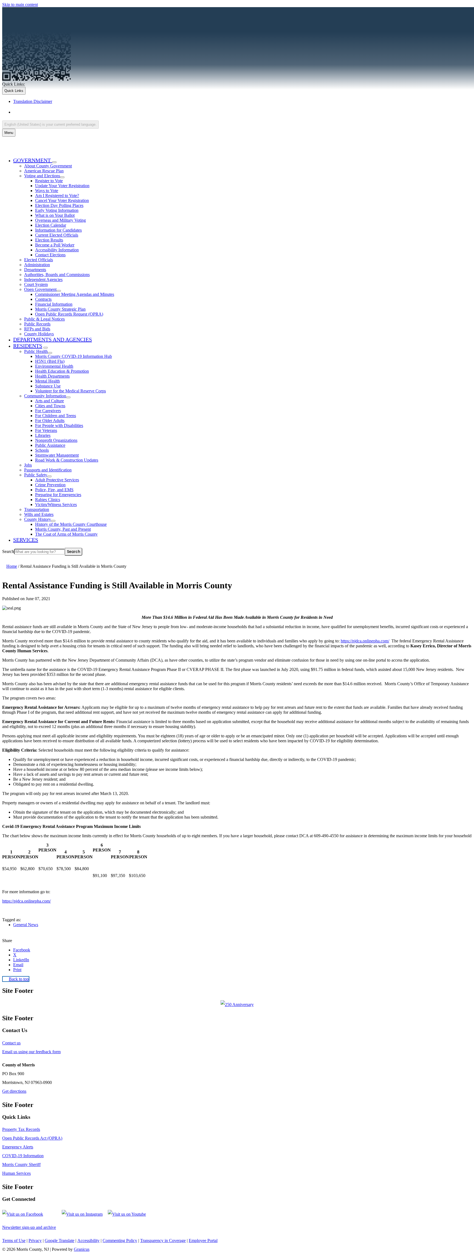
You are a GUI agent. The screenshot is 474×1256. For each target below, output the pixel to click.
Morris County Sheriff (21, 1164)
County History (37, 519)
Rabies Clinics (47, 499)
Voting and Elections (42, 175)
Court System (36, 284)
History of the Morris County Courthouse (71, 524)
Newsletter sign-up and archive (29, 1227)
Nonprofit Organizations (56, 440)
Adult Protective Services (57, 479)
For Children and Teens (55, 415)
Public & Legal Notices (44, 319)
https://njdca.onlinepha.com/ (365, 641)
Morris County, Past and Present (63, 529)
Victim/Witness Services (56, 504)
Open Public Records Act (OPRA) (32, 1138)
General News (25, 924)
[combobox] (50, 124)
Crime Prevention (50, 484)
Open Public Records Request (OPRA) (69, 314)
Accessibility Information (57, 250)
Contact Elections (50, 254)
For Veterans (46, 430)
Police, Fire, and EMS (54, 489)
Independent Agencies (43, 279)
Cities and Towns (50, 405)
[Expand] (54, 162)
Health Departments (52, 376)
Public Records (37, 324)
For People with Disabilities (59, 425)
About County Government (48, 166)
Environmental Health (54, 366)
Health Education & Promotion (62, 371)
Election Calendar (50, 225)
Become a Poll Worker (54, 245)
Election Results (49, 240)
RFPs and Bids (37, 329)
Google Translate (59, 1240)
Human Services (16, 1173)
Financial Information (53, 304)
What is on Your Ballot (55, 215)
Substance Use (48, 386)
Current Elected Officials (56, 235)
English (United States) (67, 112)
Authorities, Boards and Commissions (57, 274)
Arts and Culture (49, 400)
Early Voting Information (56, 210)
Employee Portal (203, 1240)
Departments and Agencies (52, 339)
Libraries (42, 435)
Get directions (14, 1091)
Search (8, 551)
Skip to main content (20, 4)
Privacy (35, 1240)
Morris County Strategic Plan (60, 309)
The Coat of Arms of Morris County (66, 534)
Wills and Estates (38, 514)
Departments (35, 269)
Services (25, 540)
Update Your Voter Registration (62, 185)
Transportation (36, 509)
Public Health (36, 351)
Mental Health (47, 381)
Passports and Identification (48, 470)
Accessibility (88, 1240)
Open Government (40, 289)
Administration (37, 264)
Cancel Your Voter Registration (62, 200)
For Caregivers (48, 410)
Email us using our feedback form (31, 1051)
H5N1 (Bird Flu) (49, 361)
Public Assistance (50, 445)
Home (11, 566)
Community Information (45, 396)
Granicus (81, 1249)
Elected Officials (38, 259)
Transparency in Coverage (163, 1240)
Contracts (43, 299)
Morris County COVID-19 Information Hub (73, 356)
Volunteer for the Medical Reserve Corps (70, 391)
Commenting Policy (120, 1240)
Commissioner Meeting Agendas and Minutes (74, 294)
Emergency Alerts (17, 1147)
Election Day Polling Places (59, 205)
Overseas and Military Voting (60, 220)
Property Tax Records (21, 1129)
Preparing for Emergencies (58, 494)
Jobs (28, 465)
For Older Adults (49, 420)
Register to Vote (49, 180)
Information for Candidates (58, 230)
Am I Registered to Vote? (57, 195)
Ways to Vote (46, 190)
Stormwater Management (57, 455)
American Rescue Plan (44, 170)
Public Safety (35, 475)
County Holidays (39, 333)
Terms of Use (14, 1240)
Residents (27, 346)
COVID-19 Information (23, 1155)
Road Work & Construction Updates (66, 460)
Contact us (11, 1043)
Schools (42, 450)
